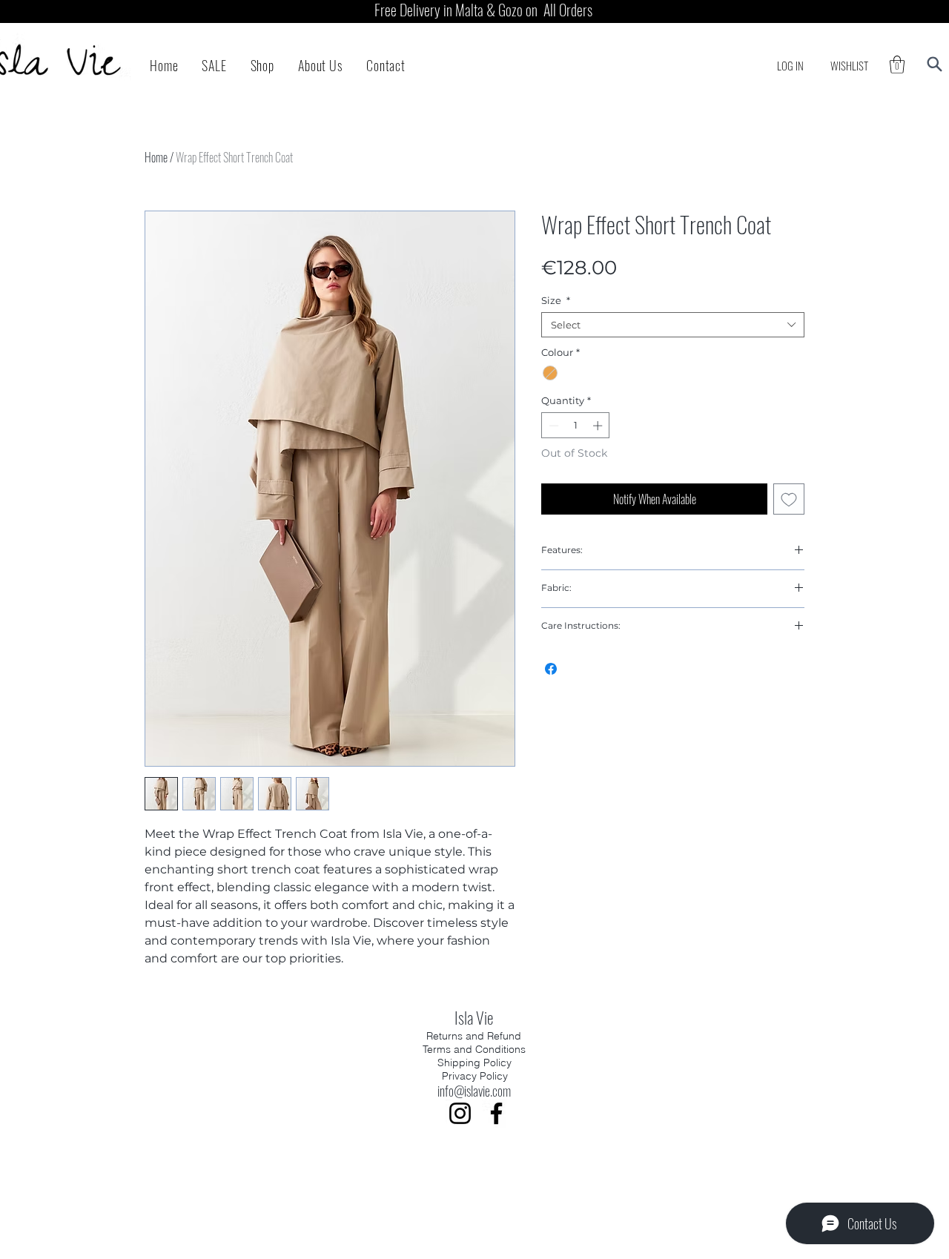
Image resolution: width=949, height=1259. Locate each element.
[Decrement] (552, 425)
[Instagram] (460, 1113)
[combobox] (672, 324)
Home (156, 157)
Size (555, 300)
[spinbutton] (575, 425)
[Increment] (599, 425)
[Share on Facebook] (551, 669)
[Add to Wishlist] (788, 499)
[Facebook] (496, 1113)
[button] (897, 64)
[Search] (934, 64)
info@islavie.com (474, 1090)
